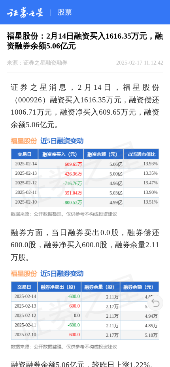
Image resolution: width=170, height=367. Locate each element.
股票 (65, 12)
